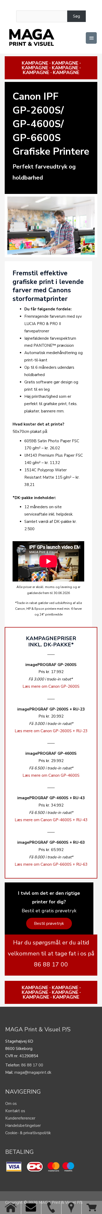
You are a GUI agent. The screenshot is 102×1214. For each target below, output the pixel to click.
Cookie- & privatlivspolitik (28, 1132)
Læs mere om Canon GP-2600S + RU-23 (51, 731)
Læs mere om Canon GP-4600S (51, 775)
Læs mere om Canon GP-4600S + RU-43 (51, 820)
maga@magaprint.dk (32, 1072)
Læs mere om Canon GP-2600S (51, 686)
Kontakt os (15, 1111)
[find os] (71, 1207)
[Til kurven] (91, 1207)
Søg (76, 16)
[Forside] (11, 1207)
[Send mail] (31, 1207)
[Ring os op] (51, 1207)
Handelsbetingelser (23, 1125)
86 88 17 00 (32, 1065)
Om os (11, 1103)
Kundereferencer (20, 1118)
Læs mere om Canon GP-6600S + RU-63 (51, 864)
